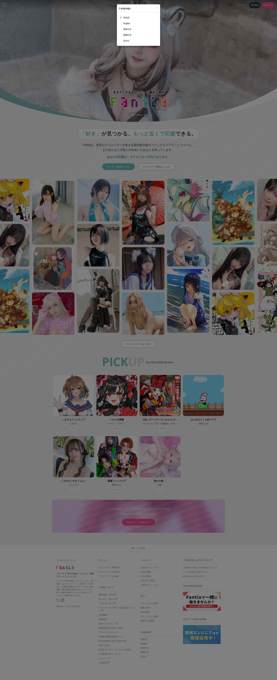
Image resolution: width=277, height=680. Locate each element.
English (126, 23)
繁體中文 (127, 35)
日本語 (126, 17)
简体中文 (127, 29)
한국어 (126, 41)
